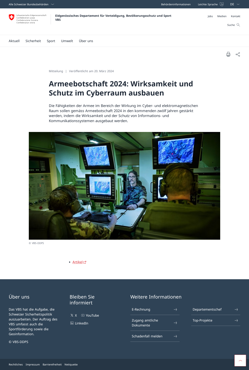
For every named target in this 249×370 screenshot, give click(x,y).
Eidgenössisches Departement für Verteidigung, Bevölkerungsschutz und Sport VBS (113, 18)
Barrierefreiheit (52, 364)
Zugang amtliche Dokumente (145, 322)
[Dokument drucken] (228, 54)
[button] (14, 41)
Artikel (78, 262)
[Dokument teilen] (237, 54)
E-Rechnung (141, 309)
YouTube (92, 315)
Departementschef (207, 309)
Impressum (33, 364)
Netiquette (71, 364)
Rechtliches (16, 364)
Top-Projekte (202, 320)
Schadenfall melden (147, 336)
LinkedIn (81, 323)
